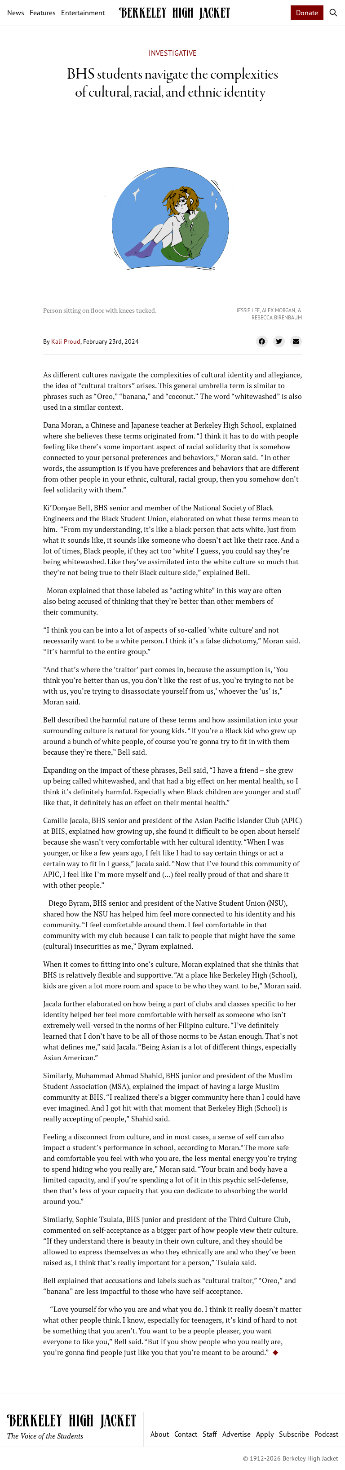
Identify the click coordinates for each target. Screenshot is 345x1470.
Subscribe (294, 1434)
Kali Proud (65, 341)
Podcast (326, 1434)
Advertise (236, 1434)
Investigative (173, 53)
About (159, 1434)
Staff (210, 1434)
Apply (265, 1434)
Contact (185, 1434)
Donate (307, 12)
